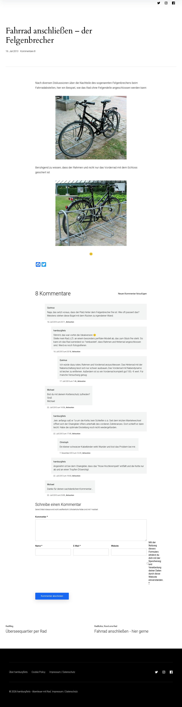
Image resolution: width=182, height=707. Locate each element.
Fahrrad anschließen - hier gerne (121, 631)
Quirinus (51, 308)
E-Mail (77, 546)
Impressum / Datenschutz (62, 672)
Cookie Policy (38, 672)
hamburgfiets (59, 330)
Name (38, 546)
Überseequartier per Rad (26, 631)
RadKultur (98, 626)
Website (115, 546)
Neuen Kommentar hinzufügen (132, 293)
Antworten (70, 322)
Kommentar (41, 517)
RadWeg (9, 626)
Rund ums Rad (110, 626)
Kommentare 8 (27, 51)
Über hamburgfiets (18, 672)
